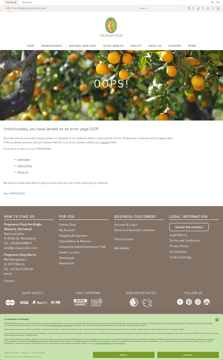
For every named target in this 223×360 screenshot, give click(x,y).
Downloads (66, 258)
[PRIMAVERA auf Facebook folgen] (180, 305)
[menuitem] (31, 45)
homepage (23, 159)
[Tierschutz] (146, 302)
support (105, 142)
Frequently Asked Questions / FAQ (82, 247)
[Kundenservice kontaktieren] (198, 8)
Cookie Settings (180, 257)
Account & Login (125, 224)
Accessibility (178, 251)
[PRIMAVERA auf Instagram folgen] (197, 305)
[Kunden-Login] (208, 8)
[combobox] (161, 8)
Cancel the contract (189, 227)
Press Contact (124, 239)
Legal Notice (178, 235)
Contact (9, 281)
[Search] (158, 8)
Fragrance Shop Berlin (20, 255)
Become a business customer (135, 230)
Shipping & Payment (73, 235)
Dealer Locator (69, 252)
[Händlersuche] (189, 8)
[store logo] (111, 27)
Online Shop (24, 165)
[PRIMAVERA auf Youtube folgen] (206, 305)
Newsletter (67, 263)
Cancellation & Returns (75, 241)
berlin (8, 273)
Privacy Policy (179, 246)
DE (212, 2)
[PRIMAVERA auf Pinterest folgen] (188, 305)
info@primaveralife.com (21, 248)
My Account (67, 230)
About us (22, 172)
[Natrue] (135, 302)
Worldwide (121, 248)
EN (218, 2)
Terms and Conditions (184, 240)
